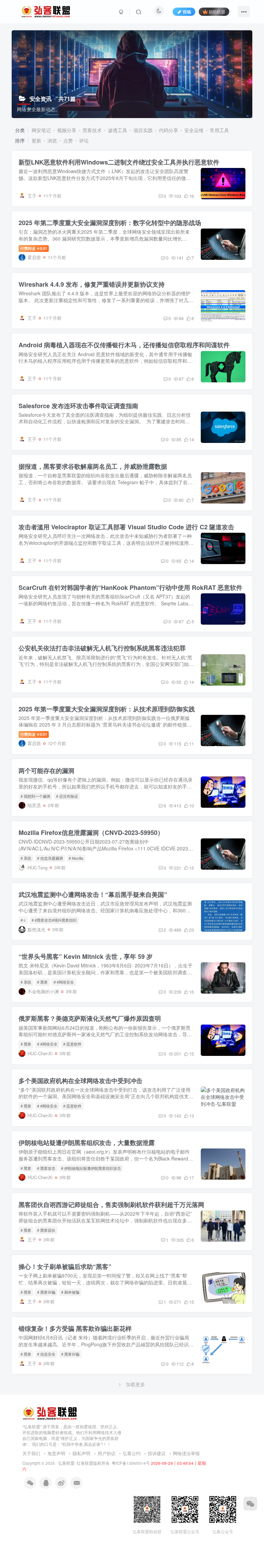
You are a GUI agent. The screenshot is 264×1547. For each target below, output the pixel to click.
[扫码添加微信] (250, 1504)
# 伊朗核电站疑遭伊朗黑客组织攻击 (91, 1168)
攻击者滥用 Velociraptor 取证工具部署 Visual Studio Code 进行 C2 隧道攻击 (126, 526)
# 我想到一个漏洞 (35, 796)
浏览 (52, 140)
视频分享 (66, 130)
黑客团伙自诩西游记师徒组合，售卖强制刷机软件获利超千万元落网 (111, 1204)
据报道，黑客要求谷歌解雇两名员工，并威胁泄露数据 (93, 466)
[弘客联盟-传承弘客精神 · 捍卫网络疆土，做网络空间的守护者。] (50, 1413)
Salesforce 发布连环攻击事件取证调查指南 (78, 405)
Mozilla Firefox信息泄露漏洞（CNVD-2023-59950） (91, 832)
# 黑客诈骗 (46, 1292)
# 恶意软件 (72, 1044)
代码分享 (168, 130)
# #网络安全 (64, 982)
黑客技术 (92, 130)
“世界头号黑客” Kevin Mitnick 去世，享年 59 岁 (86, 956)
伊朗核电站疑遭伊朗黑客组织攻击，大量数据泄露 (87, 1142)
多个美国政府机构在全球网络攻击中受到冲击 (80, 1080)
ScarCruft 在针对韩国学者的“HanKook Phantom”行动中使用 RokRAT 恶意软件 (130, 587)
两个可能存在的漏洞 (46, 770)
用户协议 (107, 1453)
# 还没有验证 (67, 796)
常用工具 (219, 130)
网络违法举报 (186, 1453)
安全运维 (194, 130)
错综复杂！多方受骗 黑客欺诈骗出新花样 (75, 1328)
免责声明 (56, 1453)
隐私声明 (81, 1453)
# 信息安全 (46, 1354)
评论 (84, 140)
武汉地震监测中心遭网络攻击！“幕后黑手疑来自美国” (93, 894)
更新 (36, 140)
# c (23, 920)
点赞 (68, 140)
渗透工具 (117, 130)
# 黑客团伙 (46, 1230)
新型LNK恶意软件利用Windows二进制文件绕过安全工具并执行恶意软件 (119, 162)
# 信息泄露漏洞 (50, 858)
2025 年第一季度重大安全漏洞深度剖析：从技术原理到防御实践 (107, 708)
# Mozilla (76, 858)
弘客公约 (132, 1453)
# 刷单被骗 (70, 1292)
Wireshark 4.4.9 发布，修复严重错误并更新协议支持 (92, 284)
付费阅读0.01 (33, 248)
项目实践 (143, 130)
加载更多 (135, 1384)
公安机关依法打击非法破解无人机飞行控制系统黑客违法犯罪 (102, 648)
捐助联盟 (217, 11)
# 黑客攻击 (46, 1168)
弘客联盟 (66, 1463)
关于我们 (31, 1453)
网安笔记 (41, 130)
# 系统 (26, 858)
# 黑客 (42, 982)
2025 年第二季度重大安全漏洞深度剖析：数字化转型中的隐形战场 (110, 222)
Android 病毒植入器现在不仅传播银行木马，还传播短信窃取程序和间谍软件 (124, 344)
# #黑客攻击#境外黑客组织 (54, 920)
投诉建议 (157, 1453)
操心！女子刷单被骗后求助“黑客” (65, 1266)
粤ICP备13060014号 (131, 1463)
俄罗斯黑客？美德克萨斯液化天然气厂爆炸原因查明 (90, 1018)
